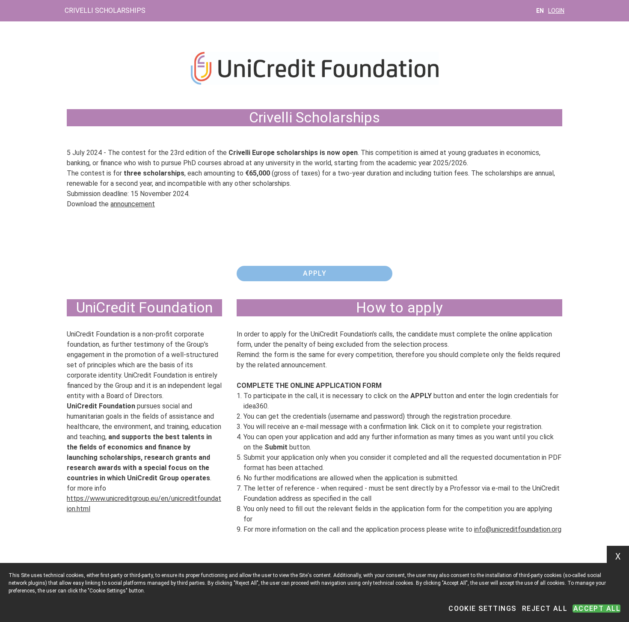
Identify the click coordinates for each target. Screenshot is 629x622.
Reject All (544, 608)
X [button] (617, 556)
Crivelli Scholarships (105, 10)
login (556, 10)
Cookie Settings (482, 608)
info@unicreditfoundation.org (517, 529)
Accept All (596, 608)
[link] (314, 273)
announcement (132, 204)
